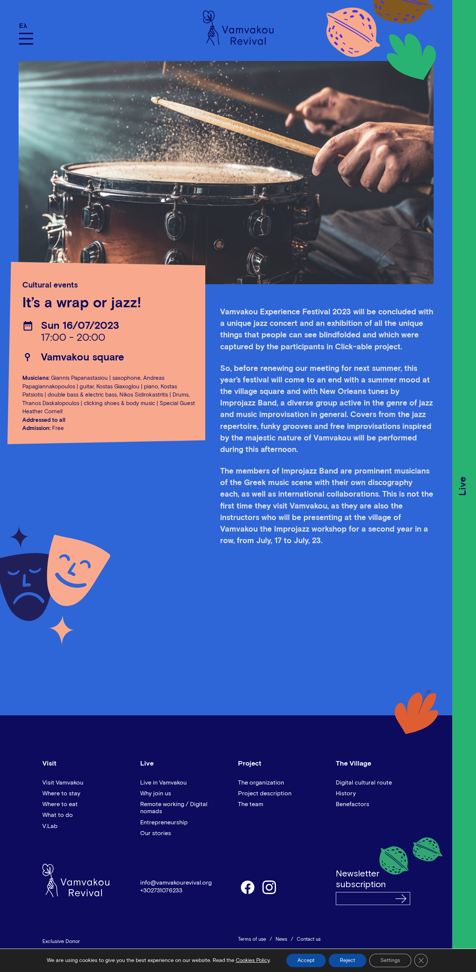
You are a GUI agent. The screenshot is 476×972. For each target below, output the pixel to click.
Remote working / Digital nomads (174, 807)
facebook (247, 886)
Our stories (155, 833)
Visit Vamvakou (62, 783)
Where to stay (61, 793)
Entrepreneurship (164, 822)
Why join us (155, 793)
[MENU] (26, 38)
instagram (269, 886)
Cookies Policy (253, 960)
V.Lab (50, 826)
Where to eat (60, 804)
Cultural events (50, 285)
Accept (306, 960)
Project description (265, 793)
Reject (347, 960)
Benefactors (352, 804)
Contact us (309, 939)
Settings (390, 960)
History (346, 793)
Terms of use (252, 939)
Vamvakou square (82, 358)
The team (250, 804)
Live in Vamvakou (163, 783)
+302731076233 (161, 891)
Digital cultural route (364, 783)
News (281, 939)
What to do (57, 815)
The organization (261, 783)
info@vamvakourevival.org (176, 883)
